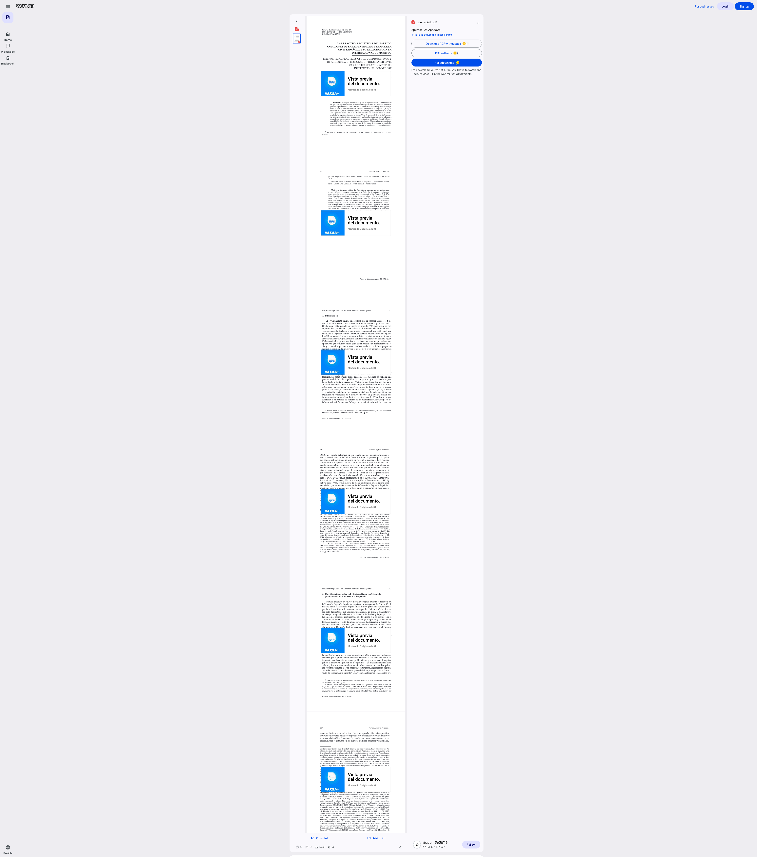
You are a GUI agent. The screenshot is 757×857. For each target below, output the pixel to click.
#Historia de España (423, 34)
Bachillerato (444, 34)
